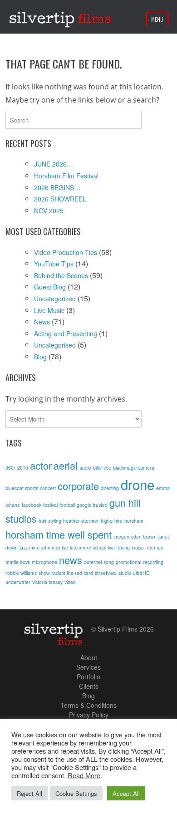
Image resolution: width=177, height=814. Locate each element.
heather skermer (81, 520)
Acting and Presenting (65, 333)
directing (110, 488)
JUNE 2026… (53, 163)
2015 (22, 467)
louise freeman (147, 547)
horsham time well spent (58, 534)
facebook (31, 504)
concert (48, 488)
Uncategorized (55, 298)
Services (88, 667)
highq (107, 520)
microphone (44, 562)
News (42, 321)
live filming (119, 547)
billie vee (102, 467)
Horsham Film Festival (66, 175)
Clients (88, 686)
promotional (128, 562)
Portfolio (88, 676)
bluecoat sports (21, 488)
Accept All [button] (126, 793)
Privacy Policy (88, 714)
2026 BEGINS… (57, 187)
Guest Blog (50, 286)
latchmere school (88, 547)
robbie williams (21, 572)
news (70, 560)
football (67, 504)
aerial (66, 465)
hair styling (50, 520)
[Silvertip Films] (60, 17)
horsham (133, 520)
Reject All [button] (29, 793)
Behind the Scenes (61, 275)
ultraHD (141, 572)
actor (41, 465)
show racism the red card (66, 572)
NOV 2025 (49, 210)
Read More (84, 775)
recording (153, 562)
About (88, 657)
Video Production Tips (65, 252)
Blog (40, 356)
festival (50, 504)
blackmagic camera (133, 467)
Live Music (49, 310)
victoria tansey (47, 582)
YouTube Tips (54, 263)
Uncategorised (55, 344)
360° (10, 467)
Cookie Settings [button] (76, 793)
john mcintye (54, 547)
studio (124, 572)
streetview (106, 572)
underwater (17, 582)
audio (85, 467)
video (70, 582)
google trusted (92, 504)
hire (118, 520)
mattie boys (17, 562)
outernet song (99, 562)
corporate (78, 486)
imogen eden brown (135, 536)
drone (137, 484)
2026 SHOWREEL (60, 198)
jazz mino (29, 547)
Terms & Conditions (88, 705)
